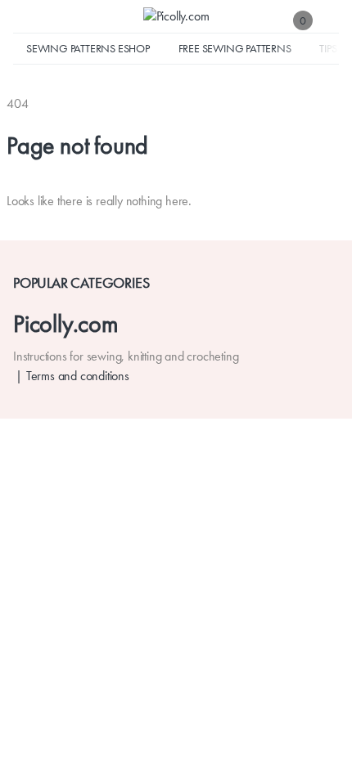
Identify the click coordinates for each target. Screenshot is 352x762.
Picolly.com (66, 323)
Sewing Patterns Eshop (88, 48)
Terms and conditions (77, 375)
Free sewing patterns (234, 48)
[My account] (331, 20)
